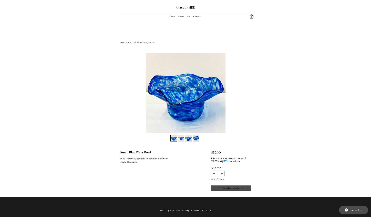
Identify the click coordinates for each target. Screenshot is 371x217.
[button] (251, 16)
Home (124, 42)
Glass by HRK (185, 7)
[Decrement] (213, 173)
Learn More (234, 161)
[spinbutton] (217, 173)
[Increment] (222, 173)
